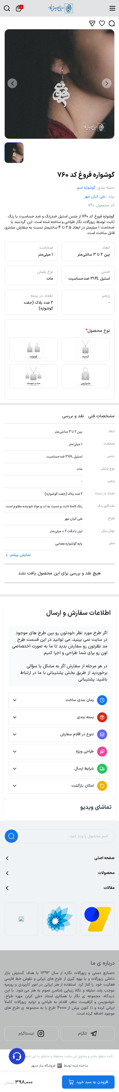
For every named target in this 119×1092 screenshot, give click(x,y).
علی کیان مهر (94, 197)
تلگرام (82, 1033)
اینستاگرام (26, 1033)
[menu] (112, 8)
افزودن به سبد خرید (92, 1082)
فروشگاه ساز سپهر (43, 1065)
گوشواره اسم (86, 188)
